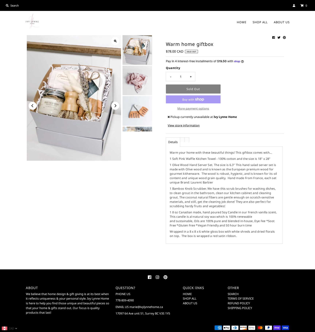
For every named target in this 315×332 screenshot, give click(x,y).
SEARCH (233, 294)
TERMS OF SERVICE (241, 299)
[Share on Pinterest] (284, 37)
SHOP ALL (260, 22)
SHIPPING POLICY (240, 308)
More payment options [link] (193, 108)
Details (173, 142)
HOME (241, 22)
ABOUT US (282, 22)
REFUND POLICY (239, 303)
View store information (184, 125)
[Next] (115, 106)
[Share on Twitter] (278, 37)
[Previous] (33, 106)
